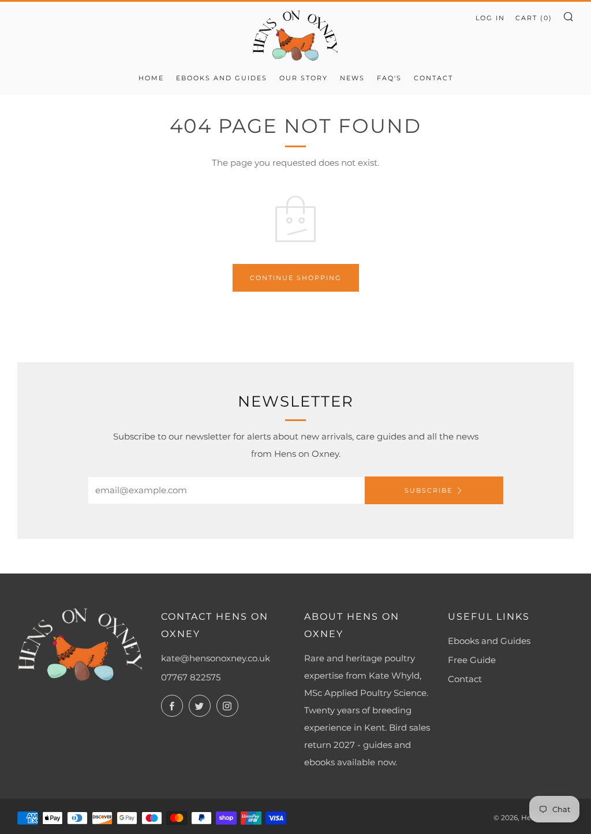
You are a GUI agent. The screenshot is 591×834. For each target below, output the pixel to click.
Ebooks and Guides (489, 640)
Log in (490, 18)
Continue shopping (296, 278)
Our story (303, 78)
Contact (433, 78)
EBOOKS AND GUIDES (221, 78)
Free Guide (472, 659)
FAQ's (389, 78)
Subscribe (428, 490)
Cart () (533, 18)
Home (151, 78)
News (352, 78)
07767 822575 (190, 677)
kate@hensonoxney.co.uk (215, 658)
